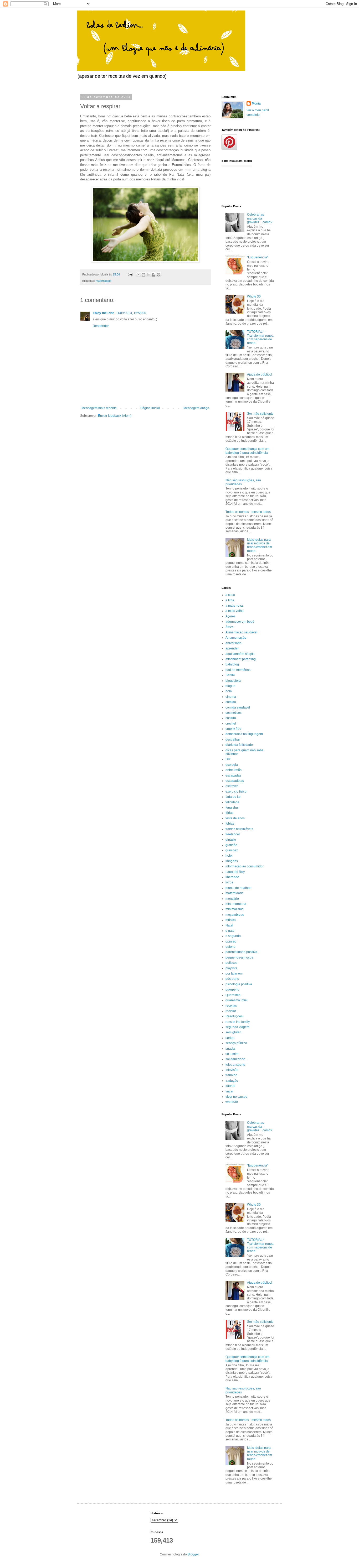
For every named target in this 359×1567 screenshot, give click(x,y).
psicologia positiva (238, 984)
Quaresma (232, 995)
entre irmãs (233, 770)
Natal (229, 925)
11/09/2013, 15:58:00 (131, 313)
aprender (232, 648)
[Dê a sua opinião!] (143, 274)
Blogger (193, 1554)
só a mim (231, 1054)
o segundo (233, 936)
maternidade (103, 280)
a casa (230, 595)
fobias (229, 823)
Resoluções (234, 1016)
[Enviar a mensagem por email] (138, 274)
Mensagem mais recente (99, 408)
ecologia (231, 765)
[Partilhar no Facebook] (153, 274)
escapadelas (234, 781)
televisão (231, 1070)
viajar (229, 1091)
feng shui (232, 807)
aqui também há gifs (239, 654)
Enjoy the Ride (103, 313)
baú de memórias (237, 670)
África (229, 627)
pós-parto (232, 979)
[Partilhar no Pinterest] (158, 274)
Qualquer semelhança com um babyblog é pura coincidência (247, 450)
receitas (231, 1005)
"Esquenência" (257, 257)
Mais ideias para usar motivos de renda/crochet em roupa (259, 545)
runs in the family (237, 1022)
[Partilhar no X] (148, 274)
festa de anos (235, 818)
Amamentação (235, 637)
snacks (230, 1048)
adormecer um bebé (239, 621)
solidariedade (235, 1059)
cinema (230, 697)
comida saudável (237, 707)
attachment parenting (240, 659)
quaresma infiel (236, 1000)
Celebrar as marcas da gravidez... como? (259, 218)
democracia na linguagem (244, 734)
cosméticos (233, 713)
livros (229, 882)
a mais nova (234, 605)
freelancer (232, 834)
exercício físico (236, 791)
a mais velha (234, 611)
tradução (231, 1080)
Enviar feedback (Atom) (114, 416)
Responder (101, 326)
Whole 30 (254, 296)
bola (228, 691)
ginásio (230, 839)
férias (229, 813)
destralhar (232, 739)
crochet (230, 723)
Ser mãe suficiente (260, 413)
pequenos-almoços (239, 957)
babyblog (232, 664)
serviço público (236, 1043)
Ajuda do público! (259, 374)
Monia (256, 103)
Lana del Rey (235, 872)
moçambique (234, 915)
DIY (228, 759)
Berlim (230, 675)
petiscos (231, 963)
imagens (231, 861)
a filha (229, 600)
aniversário (233, 643)
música (230, 920)
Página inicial (150, 408)
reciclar (230, 1011)
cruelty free (233, 729)
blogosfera (233, 681)
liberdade (232, 877)
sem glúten (233, 1032)
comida (230, 702)
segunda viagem (237, 1027)
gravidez (231, 850)
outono (230, 947)
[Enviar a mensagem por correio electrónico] (129, 274)
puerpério (232, 989)
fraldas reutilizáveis (239, 829)
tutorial (230, 1086)
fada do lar (233, 797)
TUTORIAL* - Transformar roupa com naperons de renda (260, 337)
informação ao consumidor (244, 866)
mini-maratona (235, 904)
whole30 (231, 1102)
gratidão (231, 845)
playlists (231, 968)
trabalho (231, 1075)
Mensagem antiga (196, 408)
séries (229, 1038)
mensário (232, 898)
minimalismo (234, 909)
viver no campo (236, 1097)
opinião (230, 941)
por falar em (234, 973)
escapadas (233, 775)
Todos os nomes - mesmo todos (248, 512)
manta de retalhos (238, 888)
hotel (229, 855)
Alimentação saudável (241, 632)
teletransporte (235, 1064)
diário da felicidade (239, 745)
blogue (230, 686)
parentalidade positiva (241, 952)
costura (230, 718)
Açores (230, 616)
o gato (229, 931)
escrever (231, 786)
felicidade (232, 802)
